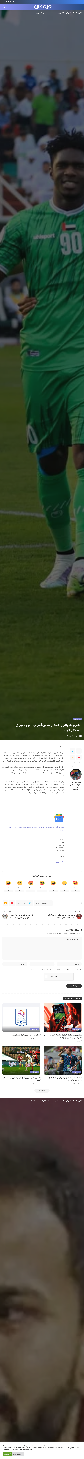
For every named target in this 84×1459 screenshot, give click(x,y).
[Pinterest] (8, 2)
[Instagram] (6, 2)
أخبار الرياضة (77, 719)
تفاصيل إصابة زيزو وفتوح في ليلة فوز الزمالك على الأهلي (21, 1079)
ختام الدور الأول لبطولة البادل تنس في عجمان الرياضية (75, 785)
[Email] (72, 757)
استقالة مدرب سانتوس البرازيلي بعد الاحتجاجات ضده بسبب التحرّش (63, 1079)
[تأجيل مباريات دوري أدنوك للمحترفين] (21, 1017)
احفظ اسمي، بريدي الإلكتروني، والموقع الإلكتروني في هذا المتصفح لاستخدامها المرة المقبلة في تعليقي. (54, 969)
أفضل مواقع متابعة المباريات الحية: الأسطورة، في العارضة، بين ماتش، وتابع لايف (63, 1036)
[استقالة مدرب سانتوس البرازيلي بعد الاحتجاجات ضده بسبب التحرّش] (63, 1060)
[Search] (4, 7)
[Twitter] (11, 2)
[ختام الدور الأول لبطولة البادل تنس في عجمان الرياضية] (76, 774)
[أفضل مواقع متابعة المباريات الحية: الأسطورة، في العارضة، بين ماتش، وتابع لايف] (63, 1017)
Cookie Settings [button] (17, 1454)
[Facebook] (13, 2)
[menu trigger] (79, 7)
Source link (60, 862)
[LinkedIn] (3, 2)
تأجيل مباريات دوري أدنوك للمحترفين (26, 1034)
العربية (76, 735)
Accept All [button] (7, 1454)
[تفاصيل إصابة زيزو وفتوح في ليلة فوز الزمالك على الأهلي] (21, 1060)
